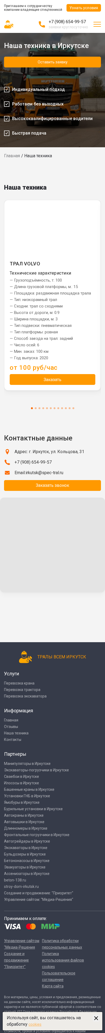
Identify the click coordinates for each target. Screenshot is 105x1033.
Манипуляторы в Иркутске (27, 763)
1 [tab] (32, 408)
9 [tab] (62, 408)
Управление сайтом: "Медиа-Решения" (38, 899)
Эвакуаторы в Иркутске (25, 867)
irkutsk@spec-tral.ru (44, 472)
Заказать (52, 379)
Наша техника (16, 733)
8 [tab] (58, 408)
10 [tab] (66, 408)
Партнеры (15, 754)
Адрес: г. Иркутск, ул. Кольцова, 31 (49, 451)
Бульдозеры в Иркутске (25, 854)
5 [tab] (47, 408)
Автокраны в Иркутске (24, 815)
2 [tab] (36, 408)
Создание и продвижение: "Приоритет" (38, 893)
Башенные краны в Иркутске (29, 789)
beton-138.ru (15, 880)
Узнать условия (83, 8)
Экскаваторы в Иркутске (25, 848)
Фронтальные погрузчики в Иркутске (36, 835)
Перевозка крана (19, 683)
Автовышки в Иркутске (24, 822)
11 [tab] (70, 408)
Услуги (11, 673)
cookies (35, 1024)
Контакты (12, 739)
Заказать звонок (52, 485)
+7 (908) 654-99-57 (67, 21)
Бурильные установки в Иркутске (33, 809)
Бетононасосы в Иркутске (27, 860)
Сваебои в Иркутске (21, 776)
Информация (18, 710)
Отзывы (11, 726)
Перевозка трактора (22, 689)
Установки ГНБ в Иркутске (27, 796)
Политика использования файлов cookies (63, 960)
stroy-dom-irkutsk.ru (21, 886)
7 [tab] (54, 408)
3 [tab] (39, 408)
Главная (12, 155)
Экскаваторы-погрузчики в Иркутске (36, 770)
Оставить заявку (53, 62)
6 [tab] (51, 408)
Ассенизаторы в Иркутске (27, 873)
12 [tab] (73, 408)
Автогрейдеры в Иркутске (27, 841)
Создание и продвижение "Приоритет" (16, 960)
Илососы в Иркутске (21, 783)
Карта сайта (53, 986)
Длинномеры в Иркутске (25, 828)
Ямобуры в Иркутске (22, 802)
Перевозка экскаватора (25, 696)
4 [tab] (43, 408)
